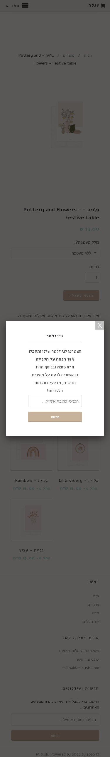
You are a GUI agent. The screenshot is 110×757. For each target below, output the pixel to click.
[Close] (99, 325)
